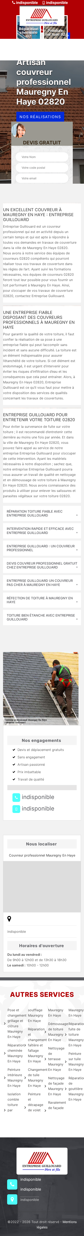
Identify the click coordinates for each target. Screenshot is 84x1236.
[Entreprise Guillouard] (42, 15)
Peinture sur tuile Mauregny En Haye (74, 1062)
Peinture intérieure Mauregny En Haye (13, 1078)
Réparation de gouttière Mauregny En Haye (74, 1088)
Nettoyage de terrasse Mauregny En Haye (54, 1059)
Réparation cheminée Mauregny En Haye (13, 1053)
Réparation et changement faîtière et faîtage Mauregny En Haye (34, 1045)
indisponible (26, 2)
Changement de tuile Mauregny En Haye (34, 1078)
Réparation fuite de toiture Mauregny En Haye (74, 1034)
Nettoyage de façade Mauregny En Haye (54, 1086)
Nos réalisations (40, 117)
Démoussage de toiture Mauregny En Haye (54, 1032)
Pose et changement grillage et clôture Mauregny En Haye (13, 1023)
